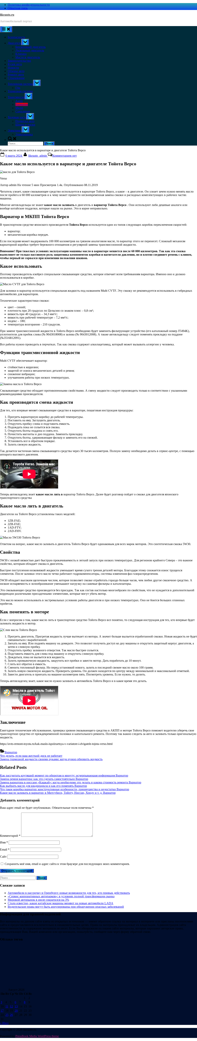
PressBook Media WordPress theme (37, 1036)
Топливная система (20, 84)
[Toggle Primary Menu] (6, 29)
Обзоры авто (16, 71)
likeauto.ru (7, 14)
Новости (13, 67)
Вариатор (21, 104)
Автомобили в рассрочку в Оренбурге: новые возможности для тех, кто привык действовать (69, 892)
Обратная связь (18, 8)
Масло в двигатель (27, 57)
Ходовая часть (17, 117)
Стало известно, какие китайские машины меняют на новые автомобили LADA (60, 903)
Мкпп (19, 108)
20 (16, 1010)
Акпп (19, 101)
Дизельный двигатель (29, 50)
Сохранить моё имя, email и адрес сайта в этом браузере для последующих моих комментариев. (67, 864)
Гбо (17, 87)
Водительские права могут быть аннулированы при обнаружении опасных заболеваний (66, 906)
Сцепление (22, 111)
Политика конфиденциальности (29, 4)
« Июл (4, 1023)
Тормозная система (20, 91)
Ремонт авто (16, 74)
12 (11, 1006)
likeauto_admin (38, 155)
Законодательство (19, 60)
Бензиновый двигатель (30, 47)
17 (2, 1010)
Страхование (16, 78)
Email (4, 849)
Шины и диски (25, 124)
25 (6, 1014)
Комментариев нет (64, 155)
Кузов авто (15, 64)
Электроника (24, 134)
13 (16, 1006)
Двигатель (14, 43)
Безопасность (16, 37)
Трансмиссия (16, 97)
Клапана (21, 53)
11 (6, 1006)
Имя (4, 842)
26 (11, 1014)
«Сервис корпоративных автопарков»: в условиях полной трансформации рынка (61, 896)
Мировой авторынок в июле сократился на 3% (38, 899)
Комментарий (10, 835)
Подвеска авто (24, 121)
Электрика (15, 130)
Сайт (3, 856)
